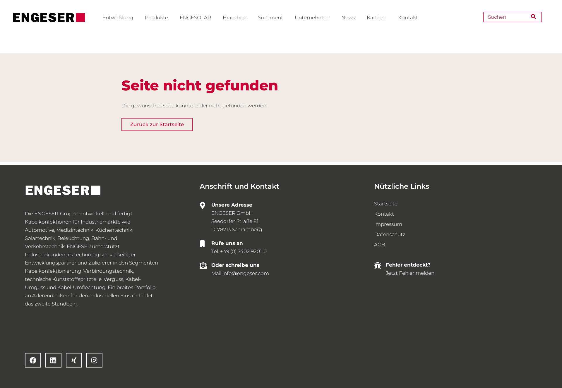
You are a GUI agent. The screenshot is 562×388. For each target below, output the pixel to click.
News (348, 17)
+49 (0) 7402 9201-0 (243, 251)
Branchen (234, 17)
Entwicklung (117, 17)
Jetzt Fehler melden (410, 273)
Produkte (156, 17)
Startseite (385, 204)
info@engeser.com (245, 273)
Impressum (388, 224)
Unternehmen (312, 17)
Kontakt (408, 17)
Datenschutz (389, 234)
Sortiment (270, 17)
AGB (379, 245)
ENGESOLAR (195, 17)
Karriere (376, 17)
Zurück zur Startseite (157, 124)
